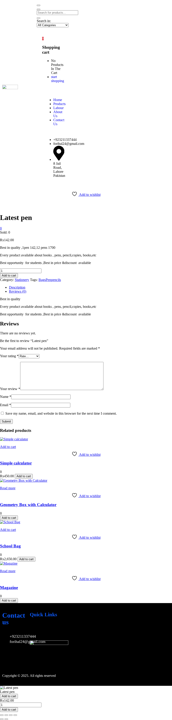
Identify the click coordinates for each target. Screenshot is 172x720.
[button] (43, 38)
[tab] (90, 287)
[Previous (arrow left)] (2, 719)
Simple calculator (16, 463)
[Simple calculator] (14, 439)
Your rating (9, 356)
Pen (48, 280)
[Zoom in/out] (2, 715)
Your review (10, 389)
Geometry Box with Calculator (28, 504)
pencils (56, 280)
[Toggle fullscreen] (6, 715)
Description (17, 287)
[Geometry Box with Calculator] (23, 480)
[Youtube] (48, 629)
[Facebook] (35, 629)
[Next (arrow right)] (6, 719)
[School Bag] (10, 522)
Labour (58, 108)
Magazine (9, 587)
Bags (42, 280)
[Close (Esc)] (15, 715)
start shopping (57, 79)
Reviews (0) (17, 291)
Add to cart (9, 275)
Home (57, 100)
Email (5, 405)
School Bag (10, 546)
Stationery (22, 280)
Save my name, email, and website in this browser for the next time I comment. (61, 413)
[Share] (11, 715)
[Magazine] (8, 563)
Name (5, 397)
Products (59, 104)
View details (8, 207)
